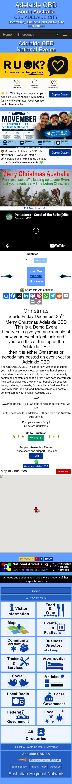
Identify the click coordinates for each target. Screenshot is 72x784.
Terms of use (19, 766)
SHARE (36, 456)
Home (7, 34)
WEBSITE (36, 438)
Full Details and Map (36, 208)
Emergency (25, 34)
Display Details (60, 94)
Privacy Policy (38, 766)
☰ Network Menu (36, 597)
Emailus (40, 260)
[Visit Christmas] (36, 276)
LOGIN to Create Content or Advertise (36, 747)
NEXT (48, 559)
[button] (36, 510)
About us (55, 766)
